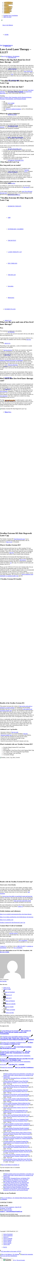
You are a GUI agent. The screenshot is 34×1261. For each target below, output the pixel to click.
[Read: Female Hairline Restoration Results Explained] (16, 1128)
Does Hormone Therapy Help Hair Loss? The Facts (16, 1160)
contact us (20, 906)
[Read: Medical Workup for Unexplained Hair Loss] (15, 1110)
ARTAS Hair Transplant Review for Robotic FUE (16, 1078)
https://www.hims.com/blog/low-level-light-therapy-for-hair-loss (16, 917)
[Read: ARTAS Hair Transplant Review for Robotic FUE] (18, 1076)
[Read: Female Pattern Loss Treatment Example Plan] (15, 1141)
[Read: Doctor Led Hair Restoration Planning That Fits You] (17, 1150)
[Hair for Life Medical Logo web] (5, 23)
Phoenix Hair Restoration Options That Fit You (15, 1107)
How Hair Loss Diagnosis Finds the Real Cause (15, 1116)
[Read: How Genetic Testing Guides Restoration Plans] (16, 1098)
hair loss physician (13, 364)
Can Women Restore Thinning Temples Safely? (15, 1156)
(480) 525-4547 (7, 17)
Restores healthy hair (6, 735)
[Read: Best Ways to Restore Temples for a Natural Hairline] (17, 1137)
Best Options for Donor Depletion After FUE (15, 1091)
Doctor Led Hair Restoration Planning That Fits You (17, 1151)
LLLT (25, 171)
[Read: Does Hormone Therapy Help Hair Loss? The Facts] (17, 1159)
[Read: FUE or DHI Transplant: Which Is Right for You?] (16, 1103)
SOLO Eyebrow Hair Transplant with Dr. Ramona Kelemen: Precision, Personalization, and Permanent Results (16, 98)
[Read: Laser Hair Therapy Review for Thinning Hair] (16, 1085)
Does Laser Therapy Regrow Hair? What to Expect (16, 1134)
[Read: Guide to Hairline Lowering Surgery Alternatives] (16, 1123)
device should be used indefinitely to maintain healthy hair (16, 575)
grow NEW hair (28, 71)
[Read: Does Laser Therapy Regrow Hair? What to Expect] (17, 1132)
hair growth (26, 187)
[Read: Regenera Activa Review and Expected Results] (16, 1094)
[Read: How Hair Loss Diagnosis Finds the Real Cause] (16, 1115)
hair (12, 74)
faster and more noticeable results (22, 900)
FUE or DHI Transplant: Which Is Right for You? (16, 1104)
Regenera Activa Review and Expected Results (15, 1095)
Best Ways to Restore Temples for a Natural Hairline (17, 1138)
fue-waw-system (4, 952)
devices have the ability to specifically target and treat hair (17, 896)
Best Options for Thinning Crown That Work (15, 1082)
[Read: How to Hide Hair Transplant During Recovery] (16, 1145)
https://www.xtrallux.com (6, 919)
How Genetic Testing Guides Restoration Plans (15, 1100)
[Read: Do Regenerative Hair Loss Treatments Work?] (16, 1119)
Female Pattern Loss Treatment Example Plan (15, 1143)
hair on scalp (15, 732)
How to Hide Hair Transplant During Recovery (15, 1147)
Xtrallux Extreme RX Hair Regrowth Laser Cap (12, 922)
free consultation (23, 940)
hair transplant (3, 391)
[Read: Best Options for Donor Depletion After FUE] (15, 1090)
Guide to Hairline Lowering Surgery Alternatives (16, 1125)
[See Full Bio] (7, 981)
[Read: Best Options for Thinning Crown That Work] (15, 1081)
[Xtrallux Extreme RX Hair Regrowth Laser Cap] (9, 56)
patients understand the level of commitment (11, 360)
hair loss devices (8, 350)
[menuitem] (18, 15)
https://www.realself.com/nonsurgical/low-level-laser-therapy (16, 914)
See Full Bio (3, 981)
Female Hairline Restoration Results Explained (15, 1129)
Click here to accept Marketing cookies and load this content (15, 1215)
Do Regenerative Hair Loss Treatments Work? (15, 1120)
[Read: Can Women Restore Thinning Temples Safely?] (16, 1154)
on (10, 562)
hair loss (2, 127)
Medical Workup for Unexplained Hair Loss (14, 1112)
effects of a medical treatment (13, 109)
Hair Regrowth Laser (19, 539)
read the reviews (13, 933)
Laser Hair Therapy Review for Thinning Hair (15, 1087)
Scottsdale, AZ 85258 (5, 1208)
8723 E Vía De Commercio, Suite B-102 (10, 1207)
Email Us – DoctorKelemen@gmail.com (11, 1211)
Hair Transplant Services (6, 45)
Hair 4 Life (9, 542)
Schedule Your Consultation (10, 15)
